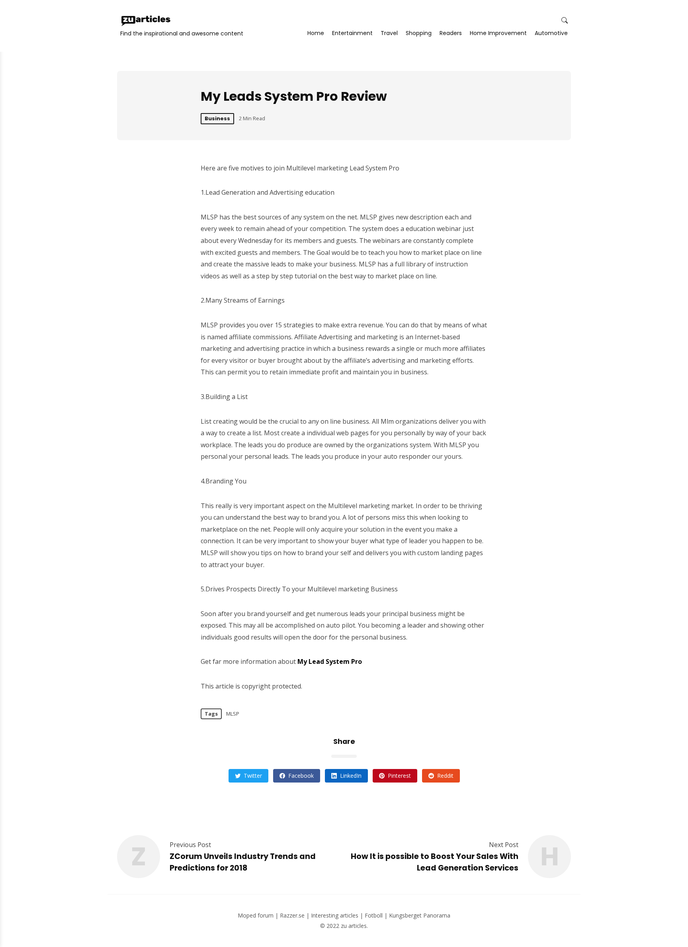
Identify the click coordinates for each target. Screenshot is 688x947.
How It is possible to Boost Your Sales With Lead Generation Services (434, 862)
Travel (389, 33)
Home (315, 33)
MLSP (232, 713)
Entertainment (352, 33)
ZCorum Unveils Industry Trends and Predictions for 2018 (243, 862)
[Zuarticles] (146, 21)
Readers (451, 33)
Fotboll (374, 915)
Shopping (419, 33)
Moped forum (256, 915)
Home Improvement (498, 33)
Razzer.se (292, 915)
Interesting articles (334, 915)
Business (217, 118)
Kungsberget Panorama (419, 915)
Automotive (551, 33)
